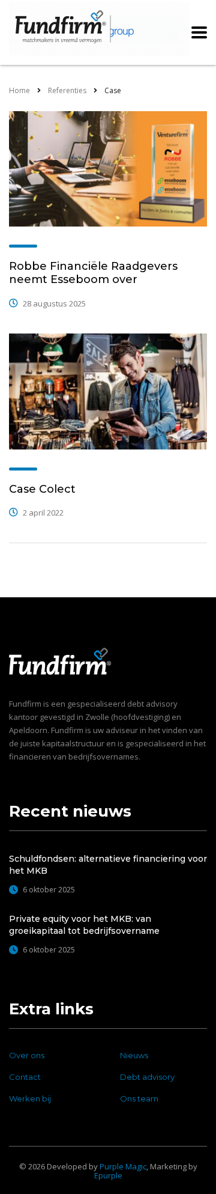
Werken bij (30, 1098)
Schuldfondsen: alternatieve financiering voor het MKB (108, 864)
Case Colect (42, 489)
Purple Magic (123, 1166)
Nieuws (134, 1055)
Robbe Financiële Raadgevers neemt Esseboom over (93, 273)
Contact (25, 1077)
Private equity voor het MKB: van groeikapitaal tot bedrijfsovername (84, 924)
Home (19, 90)
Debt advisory (147, 1077)
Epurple (108, 1175)
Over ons (26, 1055)
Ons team (139, 1098)
